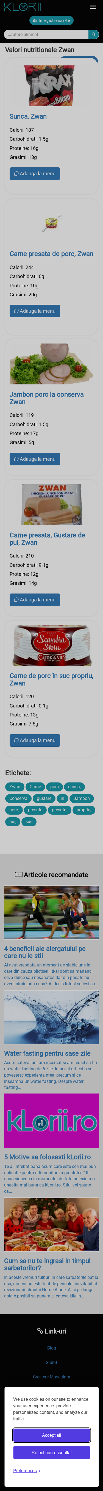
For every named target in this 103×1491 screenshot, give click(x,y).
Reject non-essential (52, 1452)
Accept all (51, 1435)
